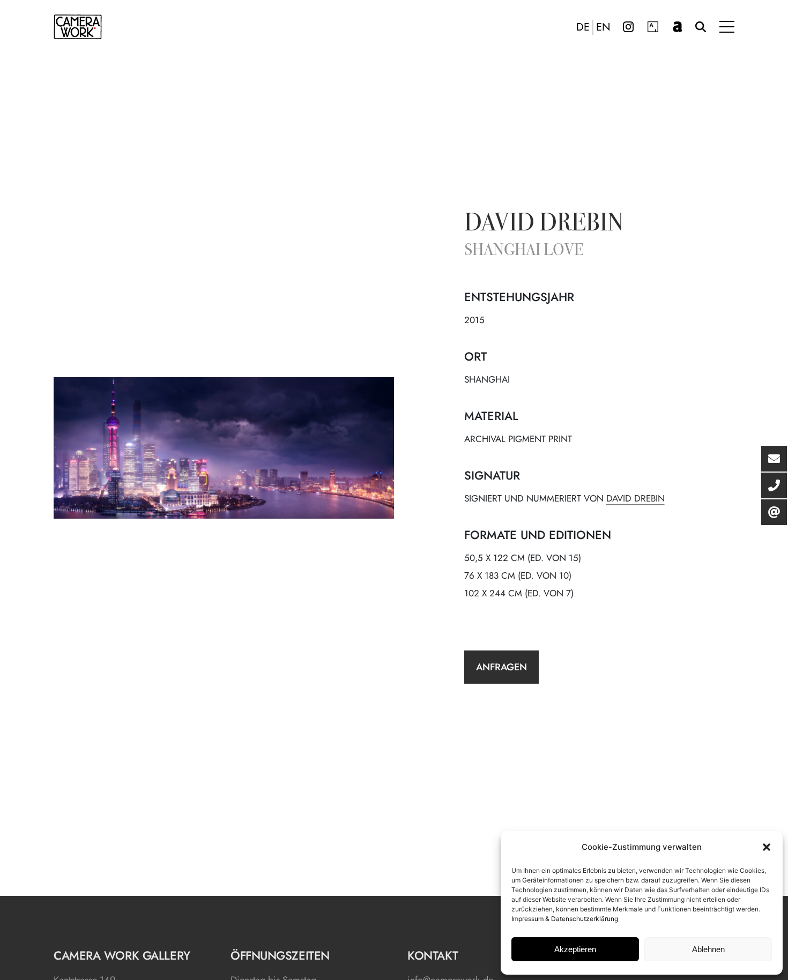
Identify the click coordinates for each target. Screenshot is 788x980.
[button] (766, 847)
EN (603, 27)
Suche (701, 27)
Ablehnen (708, 949)
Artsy (653, 27)
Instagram (628, 27)
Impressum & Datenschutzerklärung (564, 919)
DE (583, 27)
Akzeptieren (575, 949)
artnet (678, 27)
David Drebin (543, 224)
